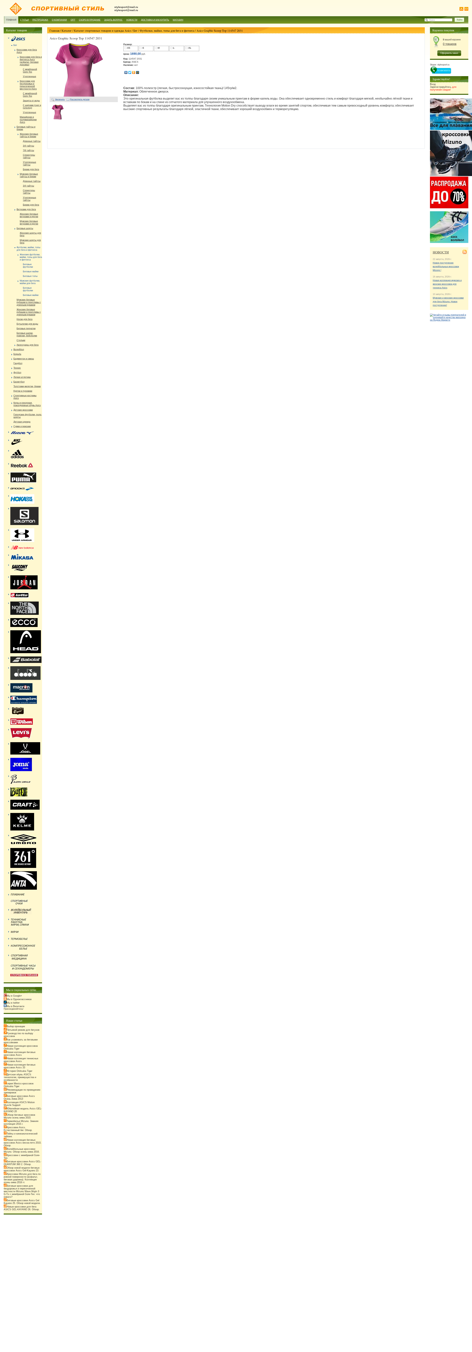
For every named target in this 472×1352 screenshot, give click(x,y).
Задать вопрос (113, 20)
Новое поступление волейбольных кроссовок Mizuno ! (446, 267)
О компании (59, 20)
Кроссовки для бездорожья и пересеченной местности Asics (28, 85)
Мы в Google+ (14, 995)
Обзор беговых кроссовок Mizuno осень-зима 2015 (19, 1116)
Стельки (21, 340)
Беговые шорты (25, 228)
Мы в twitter (13, 1002)
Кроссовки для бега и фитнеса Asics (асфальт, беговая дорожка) (31, 61)
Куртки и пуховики (22, 391)
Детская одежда (21, 421)
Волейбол (18, 349)
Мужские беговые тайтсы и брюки (29, 175)
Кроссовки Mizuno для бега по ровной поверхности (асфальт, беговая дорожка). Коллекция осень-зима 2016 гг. (22, 1178)
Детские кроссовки (23, 410)
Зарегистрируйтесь (443, 88)
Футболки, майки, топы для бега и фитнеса (167, 30)
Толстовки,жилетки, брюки (27, 386)
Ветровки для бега (26, 209)
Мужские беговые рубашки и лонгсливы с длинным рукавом (29, 302)
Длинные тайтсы (32, 141)
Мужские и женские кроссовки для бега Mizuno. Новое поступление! (448, 302)
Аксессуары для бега (28, 345)
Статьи (24, 20)
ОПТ (73, 20)
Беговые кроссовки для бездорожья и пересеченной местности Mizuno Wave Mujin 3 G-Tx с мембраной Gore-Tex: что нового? (22, 1191)
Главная (11, 20)
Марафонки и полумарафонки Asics (28, 120)
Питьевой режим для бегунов (23, 1029)
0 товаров (450, 44)
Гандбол (17, 363)
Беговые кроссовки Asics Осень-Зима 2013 (19, 1097)
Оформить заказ (449, 53)
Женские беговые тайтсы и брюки (29, 135)
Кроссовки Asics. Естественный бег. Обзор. (18, 1129)
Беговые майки (31, 271)
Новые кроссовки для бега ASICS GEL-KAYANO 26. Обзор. (21, 1208)
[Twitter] (130, 72)
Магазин (178, 20)
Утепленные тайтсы (29, 163)
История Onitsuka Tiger (19, 1071)
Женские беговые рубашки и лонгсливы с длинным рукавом (29, 312)
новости (441, 252)
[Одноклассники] (134, 72)
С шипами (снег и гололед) (32, 106)
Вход (433, 84)
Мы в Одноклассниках (19, 999)
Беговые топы (30, 276)
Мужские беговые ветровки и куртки (29, 222)
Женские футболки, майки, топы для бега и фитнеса (31, 257)
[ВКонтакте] (126, 72)
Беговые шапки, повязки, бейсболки (27, 334)
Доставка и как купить (155, 20)
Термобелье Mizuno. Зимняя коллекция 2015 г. (21, 1122)
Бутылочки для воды (27, 324)
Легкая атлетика (22, 377)
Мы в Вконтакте (15, 1006)
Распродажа (40, 20)
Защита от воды (31, 100)
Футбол (17, 372)
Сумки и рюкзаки (22, 426)
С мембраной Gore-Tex (30, 70)
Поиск (432, 20)
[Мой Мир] (138, 72)
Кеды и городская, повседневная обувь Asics (27, 404)
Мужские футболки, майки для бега (30, 282)
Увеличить (60, 99)
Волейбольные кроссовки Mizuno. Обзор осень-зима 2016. (22, 1150)
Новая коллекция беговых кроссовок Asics (20, 1053)
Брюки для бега (31, 169)
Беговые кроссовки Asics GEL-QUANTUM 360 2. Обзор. (22, 1163)
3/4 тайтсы (28, 146)
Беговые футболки (28, 265)
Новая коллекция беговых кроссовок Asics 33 (20, 1066)
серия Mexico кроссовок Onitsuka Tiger (19, 1085)
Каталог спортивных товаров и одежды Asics (102, 30)
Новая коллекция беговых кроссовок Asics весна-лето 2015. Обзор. (22, 1143)
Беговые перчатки (26, 328)
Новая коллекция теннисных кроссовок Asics (21, 1060)
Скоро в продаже (89, 20)
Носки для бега (24, 319)
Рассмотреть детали (79, 99)
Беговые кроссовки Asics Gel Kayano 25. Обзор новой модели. (22, 1202)
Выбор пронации (16, 1026)
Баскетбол (19, 381)
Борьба (17, 354)
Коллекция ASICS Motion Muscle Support (19, 1103)
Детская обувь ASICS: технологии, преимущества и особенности (20, 1077)
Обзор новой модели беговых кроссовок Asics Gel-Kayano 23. (22, 1169)
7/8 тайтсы (28, 150)
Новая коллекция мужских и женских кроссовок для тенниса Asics (447, 284)
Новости (131, 20)
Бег (135, 30)
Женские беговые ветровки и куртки (29, 215)
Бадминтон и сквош (23, 358)
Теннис (17, 368)
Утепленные (29, 76)
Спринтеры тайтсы (29, 156)
